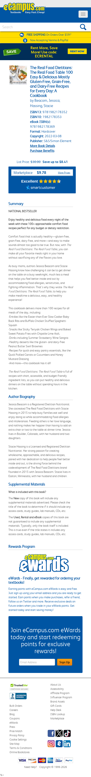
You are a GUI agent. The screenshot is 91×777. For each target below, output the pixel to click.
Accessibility (57, 688)
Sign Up (64, 662)
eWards (14, 722)
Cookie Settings (18, 739)
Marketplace (57, 718)
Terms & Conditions (21, 748)
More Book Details (42, 146)
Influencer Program (61, 697)
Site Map (14, 743)
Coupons (15, 718)
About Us (55, 684)
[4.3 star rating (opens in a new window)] (50, 181)
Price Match (16, 731)
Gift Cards (56, 705)
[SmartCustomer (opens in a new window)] (40, 188)
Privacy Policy (17, 735)
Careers (14, 710)
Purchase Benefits (42, 151)
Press (12, 726)
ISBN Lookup (57, 714)
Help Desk (55, 710)
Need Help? (30, 767)
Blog (12, 714)
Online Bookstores (20, 752)
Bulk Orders (16, 705)
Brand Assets (57, 701)
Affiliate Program (60, 693)
